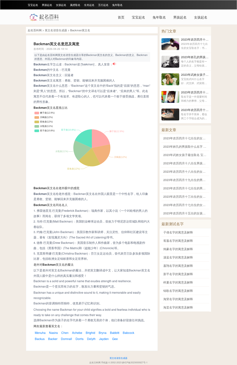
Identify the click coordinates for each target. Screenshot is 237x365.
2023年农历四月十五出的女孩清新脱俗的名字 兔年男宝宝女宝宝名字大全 (185, 213)
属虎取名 (75, 5)
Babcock (128, 333)
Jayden (104, 339)
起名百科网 (35, 30)
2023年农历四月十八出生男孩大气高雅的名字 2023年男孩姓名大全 (195, 92)
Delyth (91, 339)
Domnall (66, 339)
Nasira (53, 333)
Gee (115, 339)
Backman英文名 (80, 30)
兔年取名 (117, 5)
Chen (65, 333)
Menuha (40, 333)
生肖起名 (89, 5)
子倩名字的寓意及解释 (178, 232)
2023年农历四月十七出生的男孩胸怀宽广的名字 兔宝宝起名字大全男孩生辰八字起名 (185, 188)
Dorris (80, 339)
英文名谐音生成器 (56, 30)
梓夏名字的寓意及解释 (178, 282)
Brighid (90, 333)
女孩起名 (61, 5)
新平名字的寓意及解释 (178, 274)
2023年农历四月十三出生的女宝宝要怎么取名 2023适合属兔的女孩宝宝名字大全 (185, 196)
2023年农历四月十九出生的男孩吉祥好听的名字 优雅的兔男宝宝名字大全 (185, 180)
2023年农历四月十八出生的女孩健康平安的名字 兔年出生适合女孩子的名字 (195, 110)
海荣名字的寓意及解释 (178, 299)
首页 (121, 17)
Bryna (102, 333)
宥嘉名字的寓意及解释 (178, 240)
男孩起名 (47, 5)
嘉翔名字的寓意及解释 (178, 265)
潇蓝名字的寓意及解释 (178, 257)
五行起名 (103, 5)
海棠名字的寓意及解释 (178, 307)
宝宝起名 (33, 5)
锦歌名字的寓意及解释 (178, 290)
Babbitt (114, 333)
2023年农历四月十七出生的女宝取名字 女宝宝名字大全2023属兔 (195, 39)
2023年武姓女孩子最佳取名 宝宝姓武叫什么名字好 (195, 74)
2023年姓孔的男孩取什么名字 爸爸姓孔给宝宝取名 (195, 57)
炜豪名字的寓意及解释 (178, 249)
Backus (40, 339)
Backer (52, 339)
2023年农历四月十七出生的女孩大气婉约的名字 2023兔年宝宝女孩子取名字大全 (185, 205)
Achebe (77, 333)
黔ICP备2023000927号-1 (135, 362)
